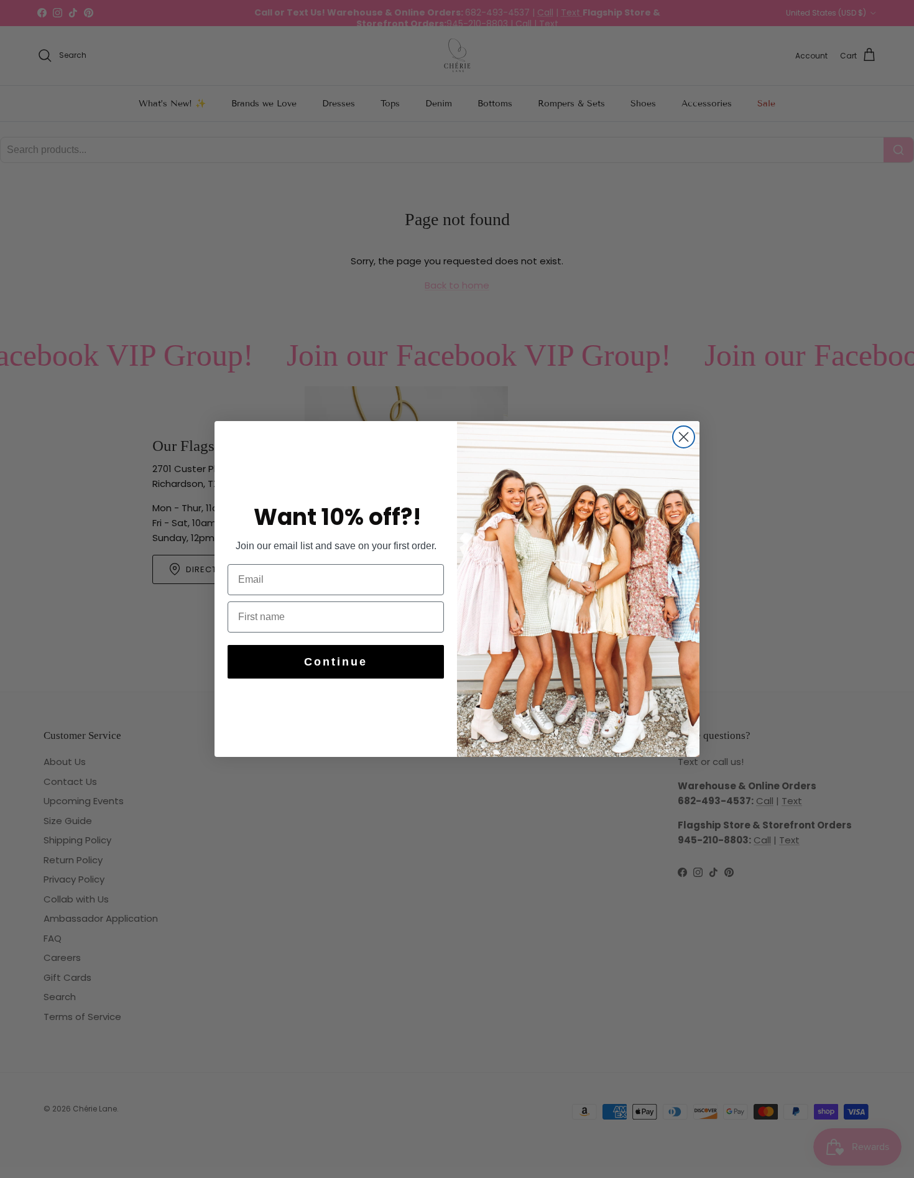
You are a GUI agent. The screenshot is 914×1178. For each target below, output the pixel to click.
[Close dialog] (684, 437)
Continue (335, 662)
